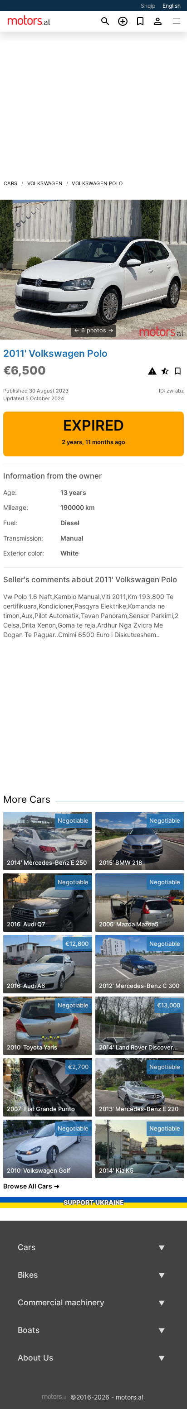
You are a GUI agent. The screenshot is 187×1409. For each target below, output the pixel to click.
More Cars (26, 799)
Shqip (148, 5)
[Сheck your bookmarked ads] (140, 21)
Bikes (28, 1275)
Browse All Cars (27, 1186)
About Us (35, 1357)
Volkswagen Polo (97, 183)
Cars (11, 183)
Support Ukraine (94, 1202)
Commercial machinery (61, 1302)
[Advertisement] (93, 108)
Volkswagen (45, 183)
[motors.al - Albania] (54, 1396)
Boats (28, 1330)
